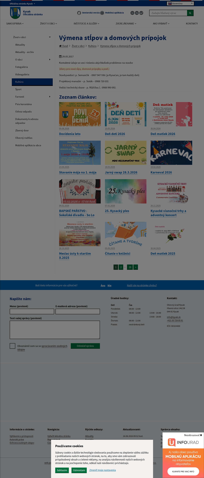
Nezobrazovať (192, 435)
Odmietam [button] (79, 470)
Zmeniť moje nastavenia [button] (102, 470)
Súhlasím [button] (62, 470)
